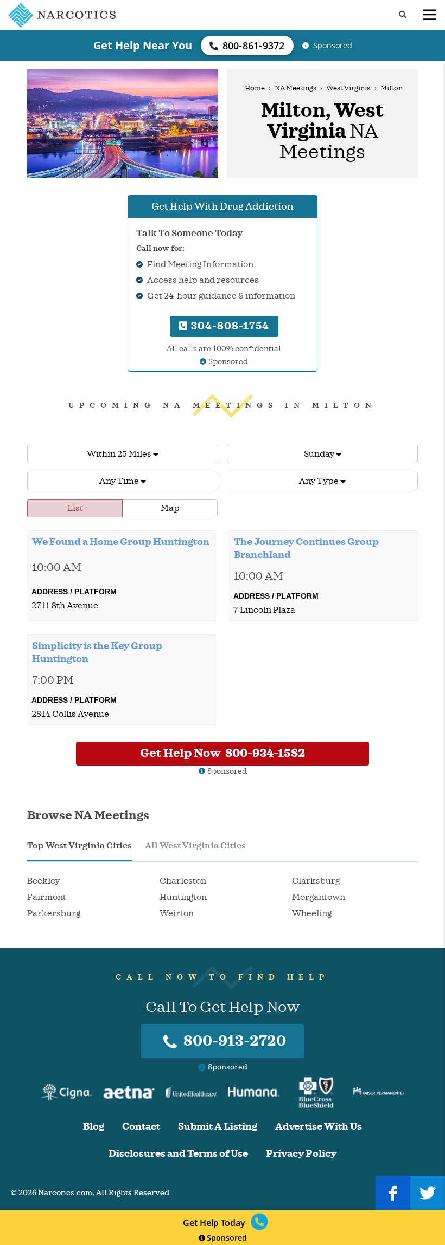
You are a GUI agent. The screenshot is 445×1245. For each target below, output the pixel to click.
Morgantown (318, 897)
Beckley (43, 881)
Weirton (177, 913)
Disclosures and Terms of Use (178, 1153)
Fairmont (46, 897)
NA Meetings (295, 88)
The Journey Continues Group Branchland (306, 548)
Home (255, 88)
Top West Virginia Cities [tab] (79, 845)
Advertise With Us (318, 1126)
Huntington (183, 897)
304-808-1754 (228, 326)
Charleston (183, 881)
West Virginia (348, 88)
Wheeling (312, 913)
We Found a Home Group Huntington (120, 541)
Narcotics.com (65, 1192)
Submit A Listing (217, 1126)
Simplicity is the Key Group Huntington (97, 652)
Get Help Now (222, 753)
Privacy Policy (301, 1153)
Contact (141, 1126)
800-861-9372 (254, 45)
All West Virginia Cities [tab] (195, 845)
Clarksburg (316, 881)
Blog (93, 1126)
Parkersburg (53, 913)
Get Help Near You (142, 45)
